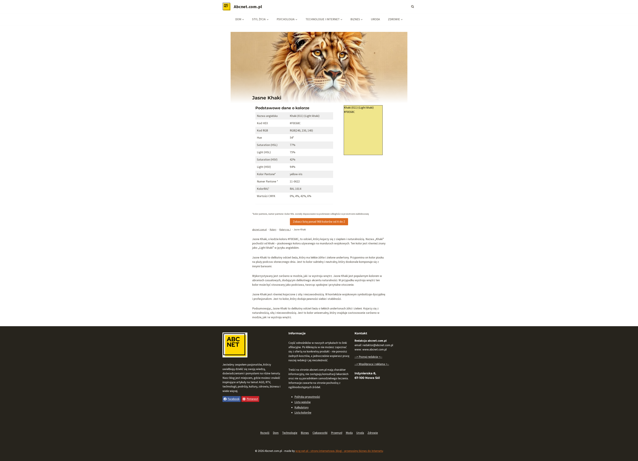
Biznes (305, 433)
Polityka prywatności (307, 397)
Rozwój (264, 433)
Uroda (375, 19)
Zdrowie (373, 433)
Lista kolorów (302, 412)
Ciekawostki (320, 433)
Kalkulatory (301, 407)
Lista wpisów (302, 402)
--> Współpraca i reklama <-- (372, 364)
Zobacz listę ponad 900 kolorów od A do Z (319, 221)
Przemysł (336, 433)
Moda (349, 433)
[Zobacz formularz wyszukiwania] (413, 7)
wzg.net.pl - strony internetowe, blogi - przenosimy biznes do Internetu (339, 451)
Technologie (289, 433)
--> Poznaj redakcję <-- (368, 357)
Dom (276, 433)
